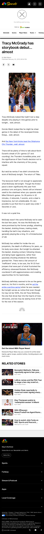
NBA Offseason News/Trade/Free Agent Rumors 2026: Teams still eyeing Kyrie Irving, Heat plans (28, 411)
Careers (11, 512)
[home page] (9, 4)
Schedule (6, 33)
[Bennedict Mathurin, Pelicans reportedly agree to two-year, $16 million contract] (7, 372)
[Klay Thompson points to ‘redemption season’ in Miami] (7, 402)
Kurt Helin (17, 374)
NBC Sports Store (36, 512)
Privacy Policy (21, 514)
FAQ (28, 512)
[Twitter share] (8, 64)
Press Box (5, 514)
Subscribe (6, 455)
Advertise (4, 512)
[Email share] (13, 64)
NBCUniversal (14, 519)
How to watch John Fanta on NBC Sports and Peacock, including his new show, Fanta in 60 (27, 421)
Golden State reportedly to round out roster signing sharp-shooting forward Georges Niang (27, 391)
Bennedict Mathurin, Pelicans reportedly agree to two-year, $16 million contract (27, 371)
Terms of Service (30, 515)
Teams (32, 33)
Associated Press (20, 384)
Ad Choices (12, 514)
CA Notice (21, 515)
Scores (14, 33)
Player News (23, 33)
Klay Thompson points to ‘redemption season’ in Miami (26, 401)
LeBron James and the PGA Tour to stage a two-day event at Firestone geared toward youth (28, 381)
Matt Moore (7, 57)
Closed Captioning (20, 512)
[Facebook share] (3, 64)
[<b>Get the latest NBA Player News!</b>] (22, 334)
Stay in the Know (7, 447)
